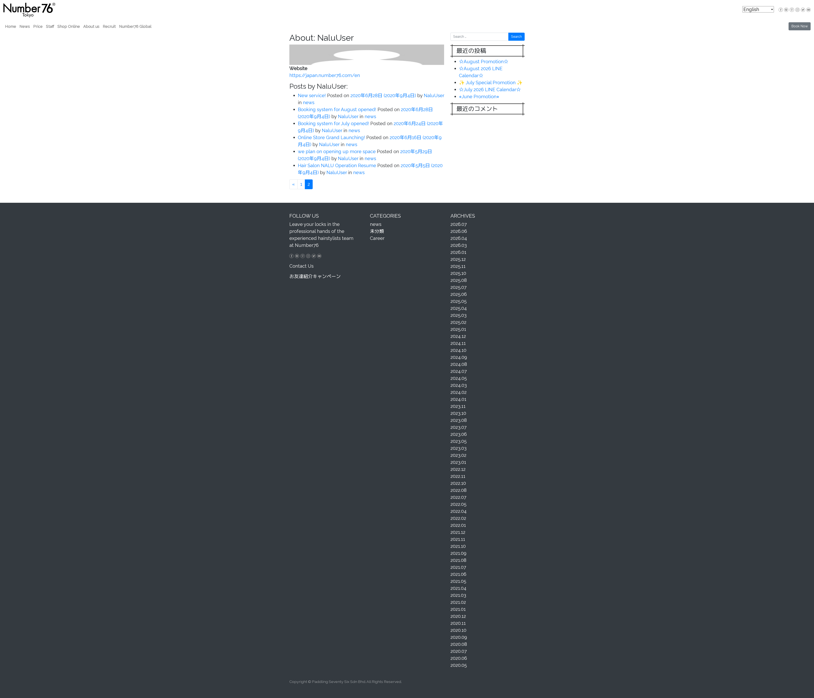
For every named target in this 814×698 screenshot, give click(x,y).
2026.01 (458, 252)
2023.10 (458, 413)
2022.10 (458, 483)
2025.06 (458, 294)
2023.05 (458, 441)
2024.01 (458, 399)
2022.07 (458, 497)
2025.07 (458, 287)
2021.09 (458, 553)
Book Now (799, 26)
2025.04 (458, 308)
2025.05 (458, 301)
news (308, 102)
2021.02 (458, 602)
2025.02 (458, 322)
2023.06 (458, 434)
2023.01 (458, 462)
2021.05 (458, 581)
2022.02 (458, 518)
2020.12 (458, 616)
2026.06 (458, 231)
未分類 (377, 231)
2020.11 (458, 623)
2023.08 (458, 420)
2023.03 (458, 448)
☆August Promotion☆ (483, 61)
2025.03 (458, 315)
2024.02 (458, 392)
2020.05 (458, 665)
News (25, 26)
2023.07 (458, 427)
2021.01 (458, 609)
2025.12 (458, 259)
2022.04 (458, 511)
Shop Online (68, 26)
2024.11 (458, 343)
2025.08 (458, 280)
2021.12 (457, 532)
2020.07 (458, 651)
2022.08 (458, 490)
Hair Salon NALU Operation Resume (337, 165)
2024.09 (458, 357)
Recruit (109, 26)
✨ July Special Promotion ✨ (491, 82)
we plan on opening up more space (337, 151)
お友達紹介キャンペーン (315, 276)
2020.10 (458, 630)
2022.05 (458, 504)
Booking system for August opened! (337, 109)
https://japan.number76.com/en (324, 75)
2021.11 (457, 539)
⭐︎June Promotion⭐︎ (479, 96)
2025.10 (458, 273)
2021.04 (458, 588)
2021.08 (458, 560)
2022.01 (458, 525)
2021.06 (458, 574)
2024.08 (458, 364)
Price (38, 26)
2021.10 (458, 546)
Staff (50, 26)
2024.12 (458, 336)
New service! (312, 95)
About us (91, 26)
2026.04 (458, 238)
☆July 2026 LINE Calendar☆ (490, 89)
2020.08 (458, 644)
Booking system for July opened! (333, 123)
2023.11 (458, 406)
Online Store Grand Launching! (331, 137)
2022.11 (457, 476)
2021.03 (458, 595)
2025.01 (458, 329)
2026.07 (458, 224)
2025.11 (458, 266)
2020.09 (458, 637)
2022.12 (458, 469)
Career (377, 238)
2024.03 (458, 385)
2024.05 (458, 378)
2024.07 (458, 371)
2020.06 (458, 658)
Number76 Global (135, 26)
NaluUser (433, 95)
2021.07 (458, 567)
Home (10, 26)
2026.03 (458, 245)
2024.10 (458, 350)
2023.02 (458, 455)
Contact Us (301, 266)
